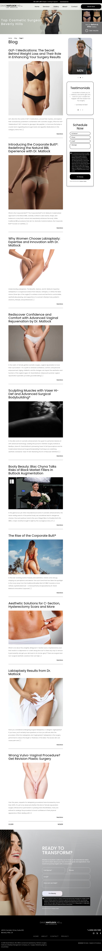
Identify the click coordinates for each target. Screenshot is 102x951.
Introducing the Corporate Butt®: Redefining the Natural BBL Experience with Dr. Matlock (33, 147)
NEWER (60, 824)
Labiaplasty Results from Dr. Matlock (29, 672)
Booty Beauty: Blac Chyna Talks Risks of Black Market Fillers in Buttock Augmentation (32, 470)
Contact (74, 7)
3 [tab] (82, 77)
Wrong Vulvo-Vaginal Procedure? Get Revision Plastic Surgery (34, 757)
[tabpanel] (80, 56)
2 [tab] (80, 77)
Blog (15, 38)
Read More (60, 133)
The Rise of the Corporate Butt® (32, 535)
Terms (85, 181)
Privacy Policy (79, 903)
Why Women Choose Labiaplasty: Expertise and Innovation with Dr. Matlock (34, 242)
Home (37, 7)
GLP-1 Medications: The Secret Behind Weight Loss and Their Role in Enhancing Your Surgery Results (34, 53)
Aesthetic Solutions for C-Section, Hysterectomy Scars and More (34, 605)
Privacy (81, 181)
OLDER (10, 824)
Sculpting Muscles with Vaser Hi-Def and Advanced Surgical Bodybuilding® (33, 394)
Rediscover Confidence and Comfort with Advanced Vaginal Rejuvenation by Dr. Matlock (33, 318)
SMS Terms (79, 168)
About (64, 7)
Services (46, 7)
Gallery (56, 7)
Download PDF (64, 1)
